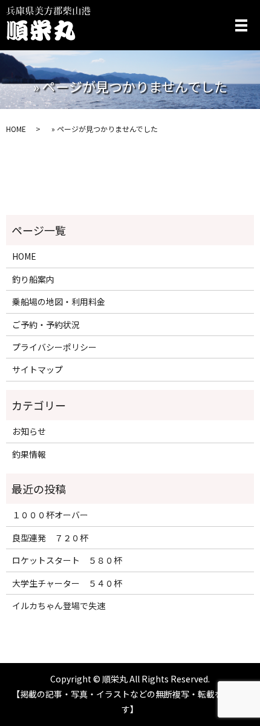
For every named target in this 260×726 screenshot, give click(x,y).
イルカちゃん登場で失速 (58, 605)
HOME (16, 129)
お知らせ (29, 431)
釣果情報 (29, 454)
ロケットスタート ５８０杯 (67, 560)
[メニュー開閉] (241, 25)
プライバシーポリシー (54, 347)
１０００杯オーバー (50, 515)
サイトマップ (37, 369)
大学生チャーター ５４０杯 (67, 583)
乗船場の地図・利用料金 (58, 301)
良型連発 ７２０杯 (50, 538)
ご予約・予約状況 (46, 324)
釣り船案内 (33, 279)
